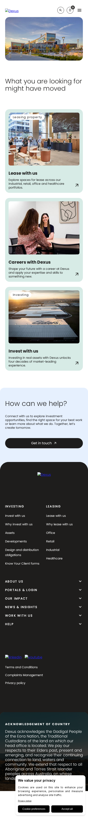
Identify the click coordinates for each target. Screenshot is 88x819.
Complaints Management (24, 675)
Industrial (52, 550)
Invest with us (15, 516)
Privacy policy (15, 683)
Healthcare (54, 558)
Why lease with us (59, 524)
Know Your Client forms (22, 563)
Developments (16, 541)
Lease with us (56, 516)
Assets (10, 533)
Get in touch (44, 443)
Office (50, 533)
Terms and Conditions (21, 667)
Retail (50, 541)
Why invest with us (18, 524)
